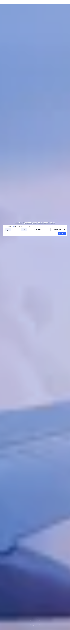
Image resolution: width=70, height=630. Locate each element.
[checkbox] (29, 227)
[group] (11, 230)
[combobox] (11, 230)
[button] (20, 230)
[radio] (8, 227)
